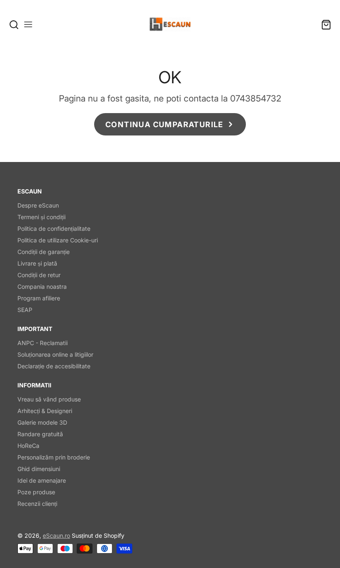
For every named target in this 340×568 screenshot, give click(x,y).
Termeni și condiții (41, 216)
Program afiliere (38, 298)
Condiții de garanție (43, 251)
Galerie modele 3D (42, 422)
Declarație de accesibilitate (53, 366)
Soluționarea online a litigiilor (55, 354)
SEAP (24, 309)
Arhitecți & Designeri (44, 410)
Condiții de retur (39, 274)
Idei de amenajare (41, 480)
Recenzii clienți (37, 503)
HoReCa (28, 445)
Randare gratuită (40, 433)
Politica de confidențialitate (53, 228)
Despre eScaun (38, 205)
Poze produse (36, 491)
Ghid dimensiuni (38, 468)
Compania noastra (42, 286)
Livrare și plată (37, 263)
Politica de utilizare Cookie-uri (57, 240)
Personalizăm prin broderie (53, 457)
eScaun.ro (56, 535)
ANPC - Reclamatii (42, 342)
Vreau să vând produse (49, 399)
